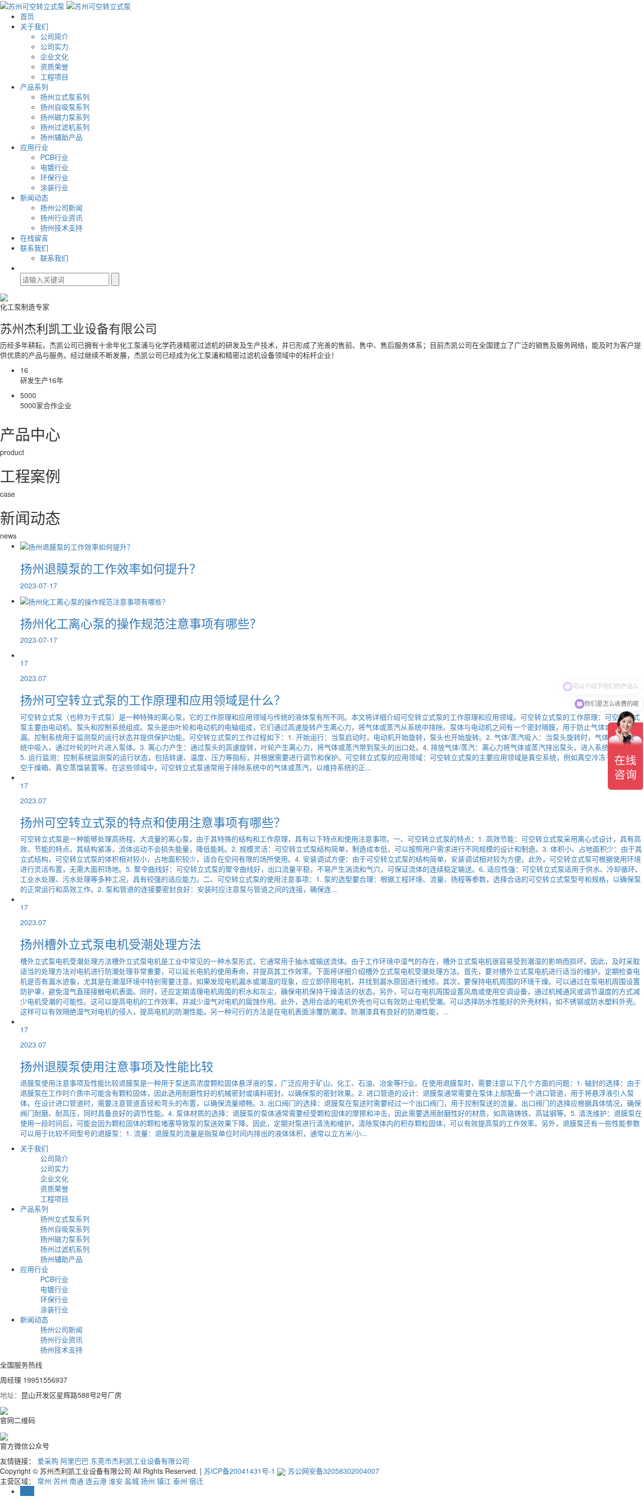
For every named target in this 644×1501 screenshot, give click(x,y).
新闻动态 (34, 197)
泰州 (180, 1481)
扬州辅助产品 (61, 137)
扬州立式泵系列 (65, 97)
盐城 (132, 1481)
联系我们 (34, 248)
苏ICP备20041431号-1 (239, 1471)
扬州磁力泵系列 (65, 117)
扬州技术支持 (61, 227)
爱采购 (48, 1461)
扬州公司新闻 (61, 207)
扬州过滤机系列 (65, 127)
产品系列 (34, 87)
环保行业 (54, 177)
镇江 (164, 1481)
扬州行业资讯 (61, 217)
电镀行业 (54, 167)
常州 (44, 1481)
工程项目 (54, 76)
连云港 (96, 1481)
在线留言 (34, 238)
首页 (27, 16)
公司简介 (54, 36)
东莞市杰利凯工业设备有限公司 (140, 1461)
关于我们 (34, 26)
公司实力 (54, 46)
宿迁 (196, 1481)
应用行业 (34, 147)
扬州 (148, 1481)
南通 (76, 1481)
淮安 (116, 1481)
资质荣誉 (54, 66)
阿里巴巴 (75, 1461)
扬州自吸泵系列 (65, 107)
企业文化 (54, 56)
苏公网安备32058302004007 (333, 1471)
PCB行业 (54, 157)
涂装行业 (54, 187)
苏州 (60, 1481)
